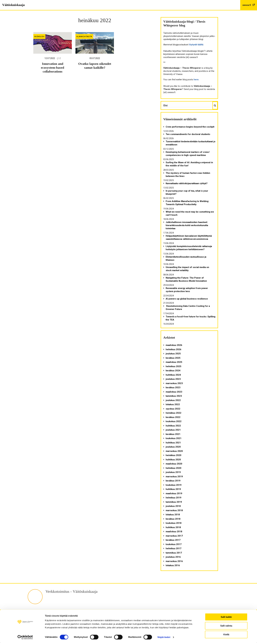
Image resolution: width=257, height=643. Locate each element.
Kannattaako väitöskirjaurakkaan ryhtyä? (186, 183)
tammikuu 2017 (174, 552)
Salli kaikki (226, 617)
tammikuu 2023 (174, 396)
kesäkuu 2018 (173, 519)
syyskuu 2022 (173, 408)
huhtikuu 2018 (173, 527)
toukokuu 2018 (173, 523)
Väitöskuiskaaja (13, 5)
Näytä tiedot (164, 637)
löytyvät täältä (196, 44)
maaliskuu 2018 (174, 531)
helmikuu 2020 (173, 468)
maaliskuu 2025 (174, 362)
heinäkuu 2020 (173, 455)
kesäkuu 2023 (173, 387)
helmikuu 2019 (173, 497)
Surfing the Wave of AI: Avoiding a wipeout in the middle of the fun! (189, 164)
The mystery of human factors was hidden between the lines (188, 174)
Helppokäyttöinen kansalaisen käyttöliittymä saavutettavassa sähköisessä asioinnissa (189, 237)
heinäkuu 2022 (173, 413)
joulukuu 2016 (173, 557)
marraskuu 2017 (174, 535)
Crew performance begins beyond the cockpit (190, 126)
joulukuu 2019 (173, 472)
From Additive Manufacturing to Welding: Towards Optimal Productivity (187, 203)
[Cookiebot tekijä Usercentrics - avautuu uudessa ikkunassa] (25, 637)
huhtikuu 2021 (173, 442)
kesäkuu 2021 (173, 434)
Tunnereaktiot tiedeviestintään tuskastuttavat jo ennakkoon (190, 143)
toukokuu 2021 (173, 438)
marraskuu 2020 (174, 451)
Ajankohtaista (84, 36)
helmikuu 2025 (173, 366)
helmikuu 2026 (173, 349)
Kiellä (226, 634)
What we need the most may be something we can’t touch (190, 213)
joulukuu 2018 (173, 506)
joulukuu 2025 (173, 353)
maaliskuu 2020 (174, 463)
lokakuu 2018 (173, 514)
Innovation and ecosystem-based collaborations (52, 67)
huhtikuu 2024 (173, 375)
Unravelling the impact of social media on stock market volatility (187, 269)
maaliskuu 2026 (174, 345)
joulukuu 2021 (173, 430)
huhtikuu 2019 (173, 489)
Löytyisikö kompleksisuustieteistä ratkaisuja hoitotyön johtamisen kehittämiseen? (189, 248)
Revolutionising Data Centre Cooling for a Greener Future (188, 308)
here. (196, 79)
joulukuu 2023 (173, 379)
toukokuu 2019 (173, 485)
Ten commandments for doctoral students (188, 134)
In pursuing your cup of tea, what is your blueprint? (187, 192)
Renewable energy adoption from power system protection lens (187, 290)
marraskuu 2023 (174, 383)
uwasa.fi (246, 5)
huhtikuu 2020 (173, 459)
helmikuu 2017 (173, 548)
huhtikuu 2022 (173, 425)
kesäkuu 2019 (173, 480)
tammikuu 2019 (174, 502)
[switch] (94, 637)
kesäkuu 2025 (173, 358)
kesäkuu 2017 (173, 540)
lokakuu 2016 (173, 565)
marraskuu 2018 (174, 510)
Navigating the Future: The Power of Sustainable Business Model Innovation (186, 279)
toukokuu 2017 (173, 544)
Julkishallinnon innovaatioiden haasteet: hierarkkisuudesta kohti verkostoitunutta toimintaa (187, 225)
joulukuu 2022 (173, 400)
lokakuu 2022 (173, 404)
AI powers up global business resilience (187, 298)
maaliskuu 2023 (174, 391)
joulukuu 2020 (173, 446)
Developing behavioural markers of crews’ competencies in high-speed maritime (188, 154)
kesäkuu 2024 (173, 370)
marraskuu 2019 (174, 476)
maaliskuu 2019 (174, 493)
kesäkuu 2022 (173, 417)
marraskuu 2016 (174, 561)
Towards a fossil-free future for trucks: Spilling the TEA (190, 318)
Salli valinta (226, 625)
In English (39, 36)
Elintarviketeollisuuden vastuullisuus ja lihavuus (186, 258)
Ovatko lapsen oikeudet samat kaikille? (94, 65)
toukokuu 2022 (173, 421)
